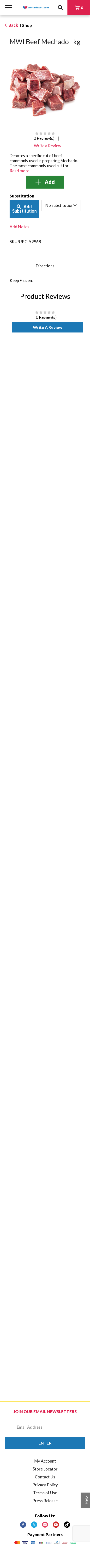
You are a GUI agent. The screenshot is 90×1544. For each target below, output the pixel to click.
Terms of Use (45, 1492)
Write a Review (47, 327)
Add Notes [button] (19, 226)
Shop (27, 25)
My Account (45, 1461)
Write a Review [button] (47, 145)
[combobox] (61, 205)
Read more (19, 170)
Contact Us (45, 1476)
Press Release (45, 1500)
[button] (45, 182)
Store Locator (45, 1468)
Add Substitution (24, 209)
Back (13, 25)
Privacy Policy (45, 1484)
